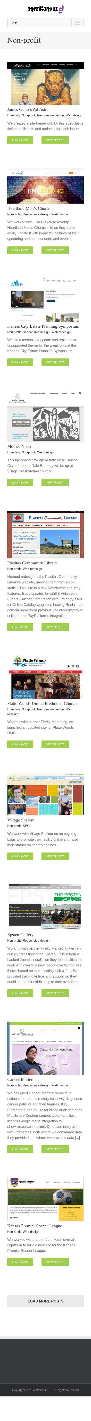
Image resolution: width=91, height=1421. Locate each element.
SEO (26, 826)
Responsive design (50, 115)
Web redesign (61, 332)
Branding (13, 115)
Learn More (20, 140)
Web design (74, 115)
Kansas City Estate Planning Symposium (43, 326)
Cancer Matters (20, 1079)
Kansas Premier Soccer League (34, 1225)
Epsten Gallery (20, 934)
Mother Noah (19, 446)
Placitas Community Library (32, 563)
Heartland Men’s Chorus (28, 208)
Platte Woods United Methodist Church (42, 703)
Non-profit (28, 115)
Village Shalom (20, 820)
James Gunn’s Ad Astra (28, 109)
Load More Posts (46, 1301)
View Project (55, 140)
